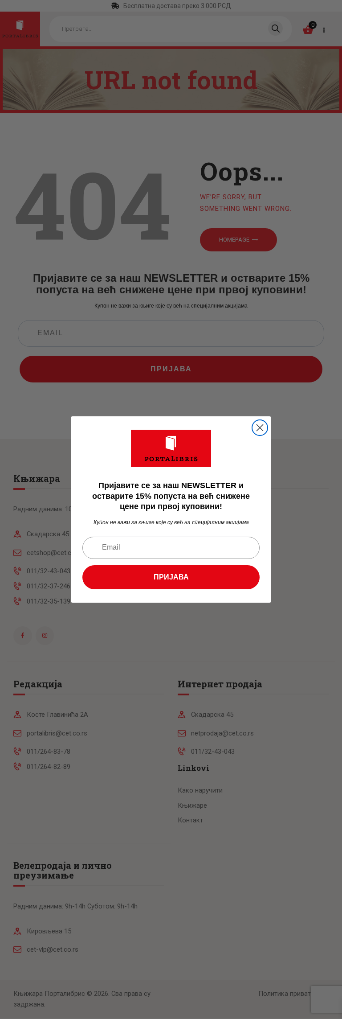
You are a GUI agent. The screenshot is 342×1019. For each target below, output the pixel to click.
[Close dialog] (260, 428)
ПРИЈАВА (171, 577)
